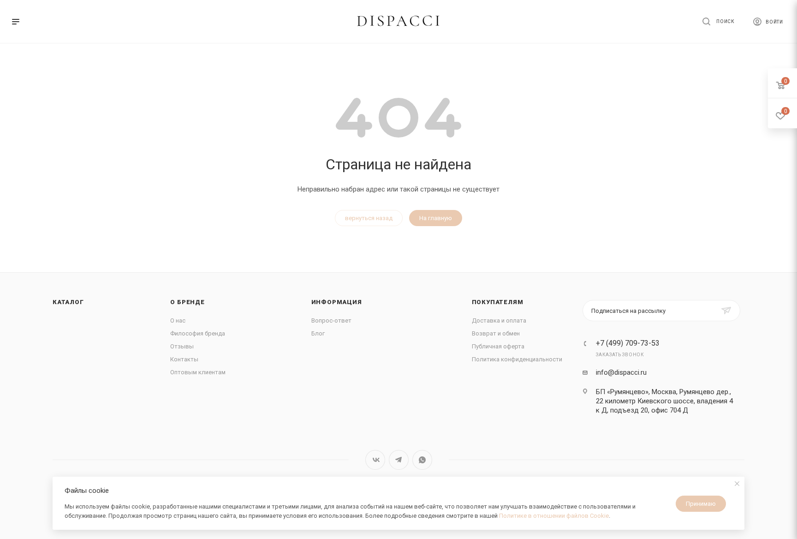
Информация (336, 302)
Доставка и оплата (499, 320)
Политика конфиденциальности (517, 359)
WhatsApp (422, 460)
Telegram (399, 460)
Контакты (184, 359)
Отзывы (182, 346)
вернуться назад (369, 218)
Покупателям (497, 302)
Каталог (68, 302)
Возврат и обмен (496, 333)
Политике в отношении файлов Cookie (554, 515)
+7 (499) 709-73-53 (628, 343)
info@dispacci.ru (621, 372)
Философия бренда (197, 333)
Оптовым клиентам (198, 372)
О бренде (187, 302)
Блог (318, 333)
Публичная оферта (498, 346)
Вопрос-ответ (331, 320)
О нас (177, 320)
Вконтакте (375, 460)
